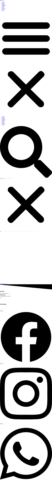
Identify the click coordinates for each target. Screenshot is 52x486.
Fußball (3, 118)
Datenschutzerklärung (19, 484)
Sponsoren (3, 8)
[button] (26, 63)
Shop (3, 9)
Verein (3, 7)
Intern (10, 484)
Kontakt (3, 10)
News (3, 117)
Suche (1, 178)
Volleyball (3, 4)
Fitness (3, 6)
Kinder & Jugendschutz (28, 484)
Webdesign (41, 484)
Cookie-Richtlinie (35, 484)
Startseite (3, 2)
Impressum (14, 484)
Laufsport (3, 5)
